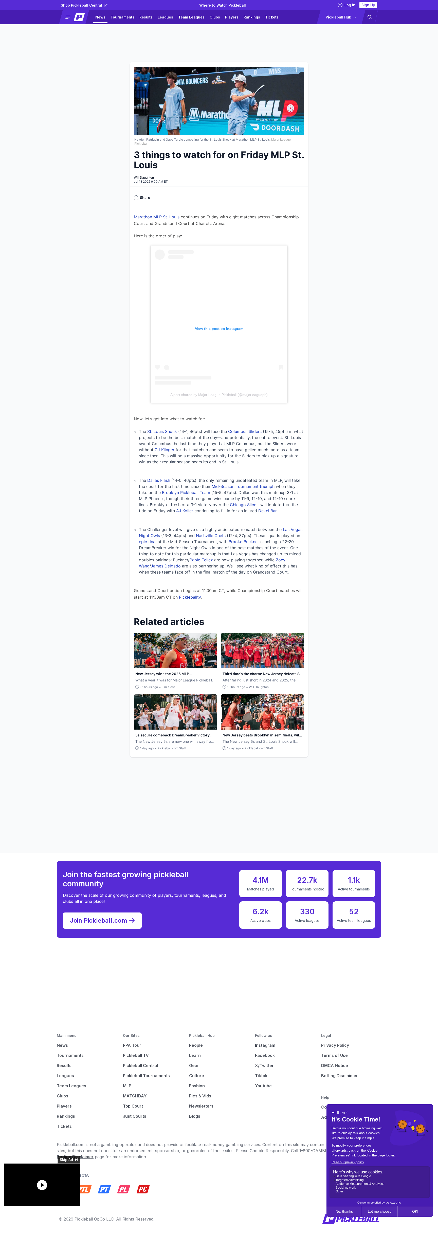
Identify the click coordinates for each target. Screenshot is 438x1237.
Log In (349, 5)
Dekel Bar (267, 510)
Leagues (165, 17)
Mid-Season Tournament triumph (243, 486)
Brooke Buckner (244, 541)
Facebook (265, 1055)
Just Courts (134, 1116)
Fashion (197, 1085)
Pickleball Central (140, 1065)
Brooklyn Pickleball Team (186, 492)
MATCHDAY (135, 1095)
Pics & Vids (200, 1095)
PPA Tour (132, 1045)
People (196, 1045)
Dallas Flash (158, 480)
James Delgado (166, 565)
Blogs (194, 1116)
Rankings (252, 17)
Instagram (265, 1045)
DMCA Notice (334, 1065)
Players (232, 17)
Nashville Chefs (211, 535)
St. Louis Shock (162, 431)
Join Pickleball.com (98, 920)
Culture (196, 1075)
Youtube (263, 1085)
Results (146, 17)
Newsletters (201, 1106)
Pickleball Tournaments (146, 1075)
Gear (194, 1065)
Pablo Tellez (201, 559)
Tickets (272, 17)
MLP (127, 1085)
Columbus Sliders (245, 431)
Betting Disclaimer (339, 1075)
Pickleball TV (136, 1055)
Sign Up (368, 5)
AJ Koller (184, 510)
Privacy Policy (335, 1045)
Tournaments (122, 17)
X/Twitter (264, 1065)
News (100, 17)
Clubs (215, 17)
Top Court (133, 1106)
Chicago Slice (243, 504)
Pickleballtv (190, 597)
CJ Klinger (164, 449)
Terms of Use (334, 1055)
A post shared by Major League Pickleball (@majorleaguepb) (219, 395)
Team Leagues (191, 17)
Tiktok (261, 1075)
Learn (195, 1055)
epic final (147, 541)
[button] (76, 17)
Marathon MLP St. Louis (156, 216)
